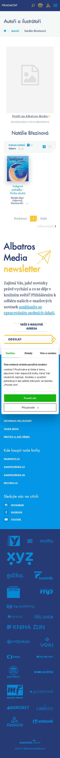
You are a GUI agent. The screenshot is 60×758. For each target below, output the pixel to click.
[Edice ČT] (13, 657)
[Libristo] (45, 708)
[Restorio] (15, 722)
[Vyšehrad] (18, 641)
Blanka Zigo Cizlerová (17, 199)
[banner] (10, 5)
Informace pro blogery (18, 420)
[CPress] (15, 617)
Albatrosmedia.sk (14, 475)
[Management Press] (46, 592)
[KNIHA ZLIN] (26, 627)
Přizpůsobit (28, 407)
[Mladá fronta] (15, 692)
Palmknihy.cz (12, 459)
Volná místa (11, 429)
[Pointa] (43, 672)
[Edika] (15, 575)
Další (43, 218)
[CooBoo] (30, 541)
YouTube (16, 519)
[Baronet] (18, 708)
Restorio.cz (11, 483)
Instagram (17, 505)
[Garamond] (41, 692)
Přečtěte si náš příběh (17, 437)
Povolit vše (30, 398)
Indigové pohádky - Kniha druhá (17, 189)
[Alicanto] (43, 617)
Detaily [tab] (28, 353)
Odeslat (15, 339)
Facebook (16, 512)
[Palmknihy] (44, 657)
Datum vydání (17, 145)
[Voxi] (46, 641)
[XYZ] (20, 558)
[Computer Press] (13, 592)
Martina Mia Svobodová (17, 204)
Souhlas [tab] (10, 353)
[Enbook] (43, 722)
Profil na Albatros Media (30, 116)
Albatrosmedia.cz (14, 466)
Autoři (15, 31)
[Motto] (46, 541)
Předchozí (20, 218)
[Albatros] (13, 541)
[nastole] (43, 575)
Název (12, 148)
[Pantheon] (13, 672)
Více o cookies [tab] (48, 353)
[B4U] (20, 606)
